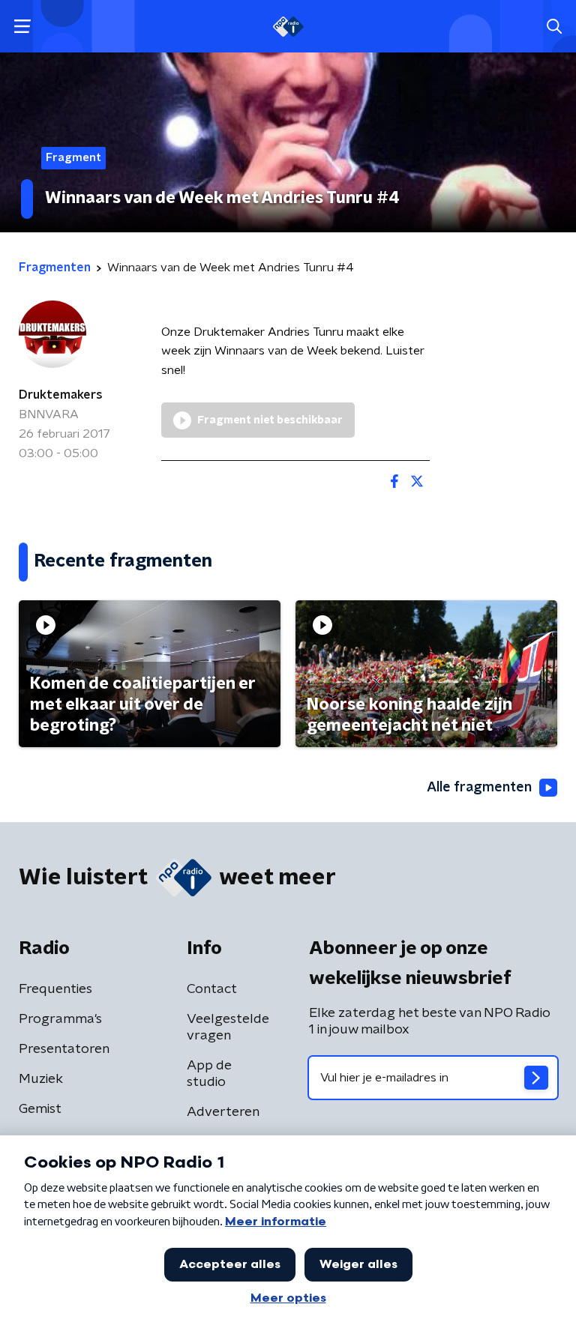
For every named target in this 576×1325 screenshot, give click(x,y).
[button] (22, 26)
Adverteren (223, 1112)
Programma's (60, 1019)
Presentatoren (64, 1049)
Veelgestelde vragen (228, 1027)
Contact (212, 989)
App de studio (209, 1074)
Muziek (41, 1079)
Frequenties (55, 989)
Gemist (40, 1109)
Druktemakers (61, 395)
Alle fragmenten (479, 787)
